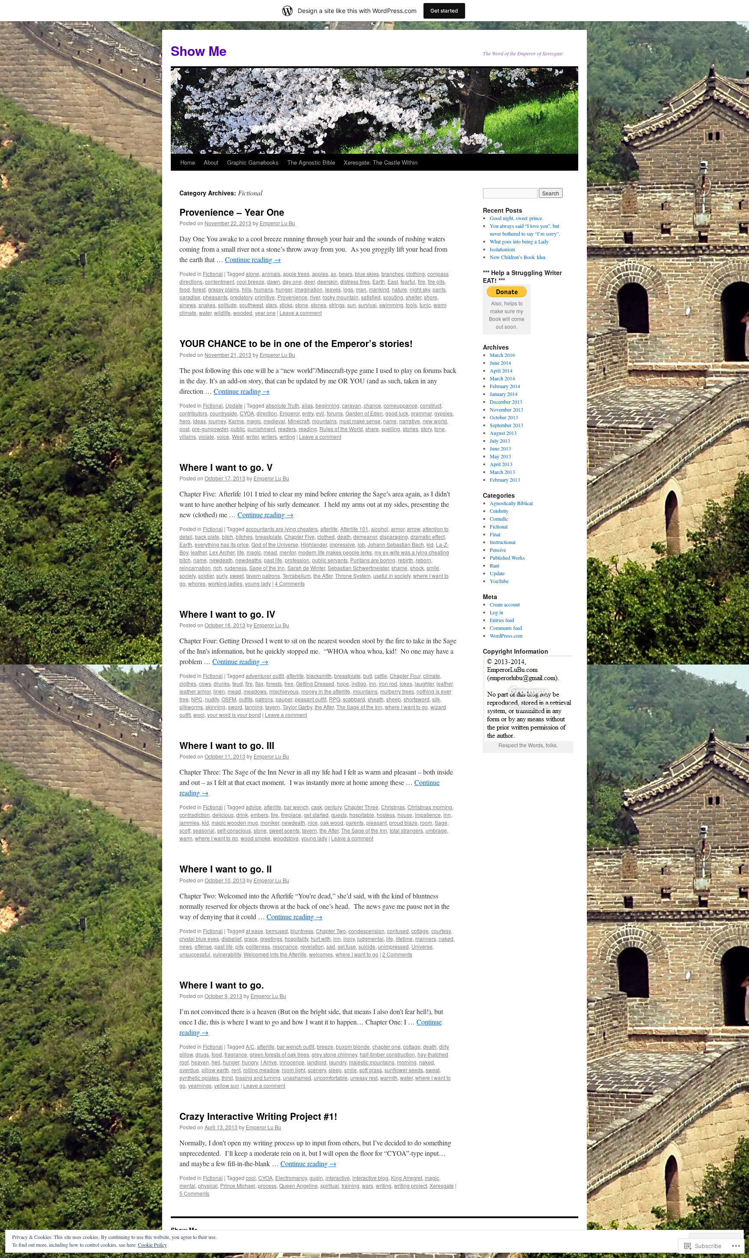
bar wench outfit (295, 1046)
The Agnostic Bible (311, 162)
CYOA (247, 413)
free (288, 683)
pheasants (215, 297)
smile (433, 567)
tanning (254, 706)
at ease (254, 930)
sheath (376, 699)
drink (242, 814)
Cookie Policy (152, 1244)
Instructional (502, 541)
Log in (496, 612)
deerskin (327, 281)
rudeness (236, 567)
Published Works (507, 557)
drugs (202, 1054)
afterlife (329, 528)
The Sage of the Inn (359, 706)
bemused (277, 930)
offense (203, 946)
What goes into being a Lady (519, 241)
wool (199, 714)
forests (274, 683)
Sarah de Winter (306, 567)
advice (253, 807)
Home (187, 162)
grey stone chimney (334, 1054)
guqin (316, 1177)
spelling (390, 428)
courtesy (441, 930)
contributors (193, 413)
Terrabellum (297, 575)
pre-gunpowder (210, 428)
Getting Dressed (315, 683)
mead (270, 552)
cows (205, 683)
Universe (422, 946)
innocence (292, 1062)
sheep (393, 699)
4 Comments (290, 583)
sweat (433, 1069)
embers (259, 814)
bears (345, 273)
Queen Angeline (298, 1185)
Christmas (393, 807)
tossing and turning (257, 1077)
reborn (423, 560)
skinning (215, 706)
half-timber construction (387, 1054)
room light (293, 1069)
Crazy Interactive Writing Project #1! (258, 1115)
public (238, 428)
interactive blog (370, 1177)
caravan (351, 405)
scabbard (354, 699)
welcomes (321, 954)
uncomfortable (331, 1077)
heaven (200, 1062)
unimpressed (393, 946)
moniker (270, 822)
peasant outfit (310, 699)
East (393, 281)
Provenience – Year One (231, 211)
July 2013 (500, 440)
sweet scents (284, 830)
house (404, 814)
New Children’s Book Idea (517, 256)
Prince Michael (237, 1185)
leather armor (195, 691)
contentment (219, 281)
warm (185, 838)
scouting (393, 297)
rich (217, 567)
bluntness (301, 930)
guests (339, 814)
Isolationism (502, 249)
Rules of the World (341, 428)
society (187, 575)
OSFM (228, 699)
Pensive (498, 549)
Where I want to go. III (226, 745)
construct (430, 405)
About (211, 162)
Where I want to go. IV (227, 613)
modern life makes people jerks (335, 552)
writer (252, 436)
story (426, 428)
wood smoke (255, 838)
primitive (265, 297)
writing (287, 436)
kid (430, 544)
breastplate (268, 536)
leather (199, 552)
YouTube (499, 580)
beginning (327, 405)
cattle (380, 675)
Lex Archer (221, 552)
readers (287, 428)
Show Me (199, 50)
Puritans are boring (372, 560)
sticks (286, 304)
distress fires (355, 281)
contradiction (194, 814)
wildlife (222, 312)
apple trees (296, 273)
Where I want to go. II (225, 868)
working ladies (225, 583)
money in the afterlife (325, 691)
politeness (258, 946)
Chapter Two (331, 930)
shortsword (417, 699)
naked (446, 938)
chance (372, 405)
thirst (227, 1077)
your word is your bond (234, 714)
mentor (288, 552)
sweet (237, 575)
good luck (396, 413)
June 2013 (500, 448)
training (350, 1185)
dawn (273, 281)
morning (407, 1062)
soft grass (370, 1069)
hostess (386, 814)
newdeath (221, 560)
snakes (207, 304)
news (185, 946)
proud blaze (403, 822)
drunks (222, 683)
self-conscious (234, 830)
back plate (207, 536)
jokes (406, 683)
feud (237, 683)
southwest (251, 304)
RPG (334, 699)
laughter (424, 683)
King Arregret (406, 1177)
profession (297, 560)
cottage (420, 930)
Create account (505, 604)
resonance (285, 946)
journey (217, 421)
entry (307, 413)
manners (425, 938)
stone (301, 304)
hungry (250, 1062)
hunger (284, 289)
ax (333, 273)
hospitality (296, 938)
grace (250, 938)
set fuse (347, 946)
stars (271, 304)
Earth (378, 281)
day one (292, 281)
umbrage (436, 830)
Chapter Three (361, 807)
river (315, 297)
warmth (388, 1077)
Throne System (353, 575)
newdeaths (248, 560)
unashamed (297, 1077)
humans (263, 289)
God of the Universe (274, 544)
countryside (223, 413)
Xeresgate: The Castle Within (380, 162)
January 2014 (504, 393)
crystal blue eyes (199, 938)
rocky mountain (340, 297)
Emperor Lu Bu (277, 223)
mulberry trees (397, 691)
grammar (421, 413)
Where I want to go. (221, 984)
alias (307, 405)
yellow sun (226, 1085)
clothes (187, 683)
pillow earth (215, 1069)
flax (259, 683)
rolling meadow (261, 1069)
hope (343, 683)
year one (265, 312)
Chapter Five (299, 536)
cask (316, 807)
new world (435, 421)
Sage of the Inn (267, 567)
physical (208, 1185)
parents (355, 822)
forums (335, 413)
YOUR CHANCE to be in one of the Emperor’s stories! (296, 343)
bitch (227, 536)
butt (367, 675)
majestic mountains (371, 1062)
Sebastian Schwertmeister (358, 567)
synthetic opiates (199, 1077)
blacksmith (319, 675)
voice (223, 436)
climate (431, 675)
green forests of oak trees (279, 1054)
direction (267, 413)
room (426, 822)
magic (254, 421)
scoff (184, 830)
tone (439, 428)
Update (234, 405)
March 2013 (502, 471)
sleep (335, 1069)
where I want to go (406, 706)
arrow (413, 528)
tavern (272, 706)
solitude (227, 304)
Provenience (292, 297)
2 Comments (397, 954)
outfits (246, 699)
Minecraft (298, 421)
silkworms (191, 706)
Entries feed (502, 619)
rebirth (405, 560)
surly (221, 575)
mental (187, 1185)
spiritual (329, 1185)
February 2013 (505, 479)
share (372, 428)
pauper (284, 699)
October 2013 (504, 417)
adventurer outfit (265, 675)
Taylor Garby (297, 706)
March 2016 (502, 354)
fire (421, 281)
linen (219, 691)
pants (439, 289)
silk (436, 699)
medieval (274, 421)
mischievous (284, 691)
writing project (410, 1185)
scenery (317, 1069)
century (333, 807)
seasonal (204, 830)
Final (495, 534)
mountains (324, 421)
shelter (413, 297)
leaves (333, 289)
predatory (241, 297)
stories (410, 428)
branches (392, 273)
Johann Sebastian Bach (396, 544)
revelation (312, 946)
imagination (308, 289)
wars (367, 1185)
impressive (342, 544)
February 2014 (505, 386)
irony (349, 938)
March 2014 (502, 378)
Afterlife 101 (354, 528)
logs (348, 289)
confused (398, 930)
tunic (425, 304)
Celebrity (499, 510)
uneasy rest (364, 1077)
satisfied (371, 297)
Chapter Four (405, 675)
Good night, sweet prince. (516, 217)
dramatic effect (427, 536)
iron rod (388, 683)
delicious (223, 814)
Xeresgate (442, 1185)
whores (196, 583)
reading (308, 428)
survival (367, 304)
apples (320, 273)
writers (269, 436)
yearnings (200, 1085)
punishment (261, 428)
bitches (244, 536)
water (205, 312)
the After (322, 575)
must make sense (360, 421)
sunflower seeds (403, 1069)
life (240, 552)
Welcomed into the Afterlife (275, 954)
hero (184, 421)
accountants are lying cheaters (282, 528)
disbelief (231, 938)
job (361, 544)
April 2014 (501, 370)
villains (187, 436)
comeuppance (400, 405)
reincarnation (195, 567)
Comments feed (506, 627)
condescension (366, 930)
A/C (250, 1046)
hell (216, 1062)
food (184, 289)
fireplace (291, 814)
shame (399, 567)
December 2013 (506, 401)
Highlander (314, 544)
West (238, 436)
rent (236, 1069)
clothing (415, 273)
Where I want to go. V (226, 466)
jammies (189, 822)
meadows (255, 691)
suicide (366, 946)
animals (271, 273)
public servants (330, 560)
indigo (359, 683)
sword (235, 706)
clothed (326, 536)
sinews (187, 304)
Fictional (213, 273)
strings (337, 304)
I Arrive (269, 1062)
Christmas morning (429, 807)
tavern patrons (263, 575)
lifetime (404, 938)
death (344, 536)
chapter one (386, 1046)
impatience (428, 814)
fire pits (436, 281)
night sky (420, 289)
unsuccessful (194, 954)
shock (417, 567)
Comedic (499, 518)
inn (372, 683)
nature (399, 289)
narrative (409, 421)
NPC (196, 699)
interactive (338, 1177)
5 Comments (194, 1193)
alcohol (379, 528)
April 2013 (501, 463)
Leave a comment (301, 312)
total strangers (406, 830)
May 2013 (500, 456)
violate (206, 436)
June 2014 (500, 362)
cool (251, 1177)
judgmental (370, 938)
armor (397, 528)
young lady (258, 583)
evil (320, 413)
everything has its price (222, 544)
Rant (494, 565)
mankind (379, 289)
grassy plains (223, 289)
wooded (242, 312)
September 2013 (506, 424)
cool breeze (250, 281)
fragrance (236, 1054)
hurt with (321, 938)
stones (318, 304)
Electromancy (291, 1177)
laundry (337, 1062)
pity (239, 946)
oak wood (331, 822)
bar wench (296, 807)
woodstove (286, 838)
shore (430, 297)
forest (198, 289)
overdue (189, 1069)
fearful (408, 281)
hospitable (361, 814)
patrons (264, 699)
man (361, 289)
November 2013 (506, 409)
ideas (199, 421)
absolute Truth (282, 405)
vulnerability (227, 954)
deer (309, 281)
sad (330, 946)
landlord (316, 1062)
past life (273, 560)
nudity (212, 699)
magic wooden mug (235, 822)
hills (246, 289)
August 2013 (503, 432)
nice (313, 822)
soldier (206, 575)
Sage (441, 822)
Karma (236, 421)
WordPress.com (506, 635)
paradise (189, 297)
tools (411, 304)
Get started (444, 10)
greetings (271, 938)
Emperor (290, 413)
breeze (325, 1046)
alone (252, 273)
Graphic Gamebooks (253, 162)
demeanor (365, 536)
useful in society (391, 575)
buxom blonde (353, 1046)
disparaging (394, 536)
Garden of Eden (364, 413)
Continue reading (253, 259)
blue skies (367, 273)
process (267, 1185)
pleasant (376, 822)
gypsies (443, 413)
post (184, 428)
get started (316, 814)
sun (351, 304)
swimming (391, 304)
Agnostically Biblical (511, 502)
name (390, 421)
